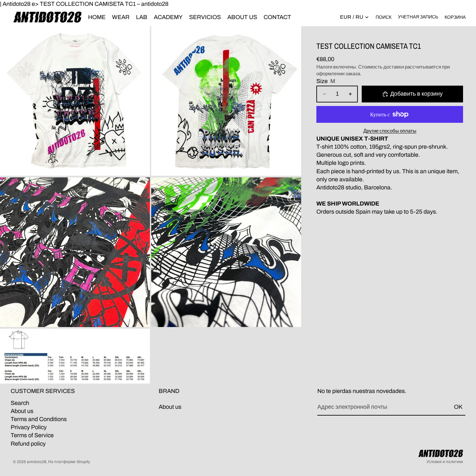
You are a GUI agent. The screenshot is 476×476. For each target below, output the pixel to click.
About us (22, 411)
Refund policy (28, 443)
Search (20, 403)
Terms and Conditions (39, 419)
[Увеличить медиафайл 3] (75, 252)
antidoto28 (36, 462)
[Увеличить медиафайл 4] (226, 252)
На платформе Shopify (69, 462)
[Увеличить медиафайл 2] (226, 101)
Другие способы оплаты (389, 130)
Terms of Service (32, 435)
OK (458, 407)
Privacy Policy (29, 427)
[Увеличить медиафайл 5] (75, 356)
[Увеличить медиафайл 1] (75, 101)
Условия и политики (444, 462)
